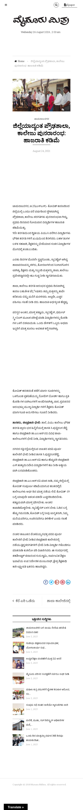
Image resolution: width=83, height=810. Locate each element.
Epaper (70, 5)
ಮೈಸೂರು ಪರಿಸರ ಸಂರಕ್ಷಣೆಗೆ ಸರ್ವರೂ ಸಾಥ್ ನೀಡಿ (47, 673)
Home (21, 61)
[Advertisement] (41, 179)
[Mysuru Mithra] (41, 22)
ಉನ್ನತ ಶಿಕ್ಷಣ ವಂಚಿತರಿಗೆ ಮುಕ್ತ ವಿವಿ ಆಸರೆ (43, 658)
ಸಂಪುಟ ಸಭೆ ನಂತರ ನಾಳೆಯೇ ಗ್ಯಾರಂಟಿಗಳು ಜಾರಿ (47, 704)
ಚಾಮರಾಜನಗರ (41, 118)
